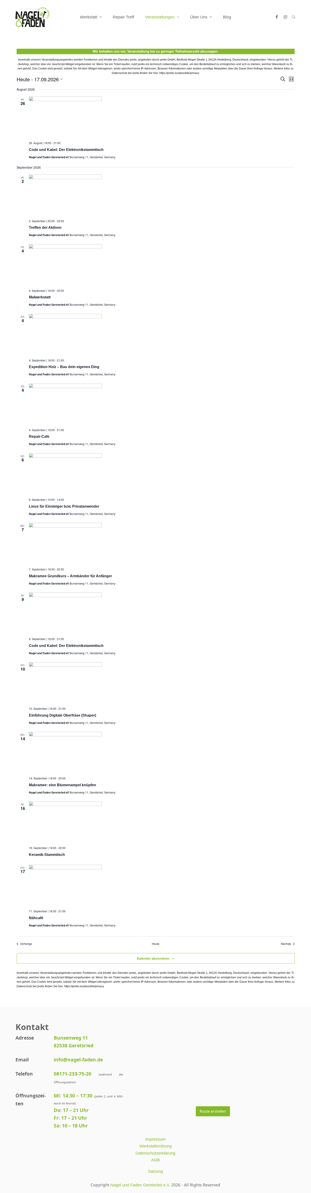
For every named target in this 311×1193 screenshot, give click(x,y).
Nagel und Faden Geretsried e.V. (140, 1185)
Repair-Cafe (39, 436)
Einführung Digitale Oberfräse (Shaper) (62, 715)
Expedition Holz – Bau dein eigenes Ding (64, 367)
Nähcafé (36, 918)
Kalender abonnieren (153, 958)
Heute (155, 944)
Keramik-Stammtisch (47, 855)
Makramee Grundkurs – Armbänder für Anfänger (70, 576)
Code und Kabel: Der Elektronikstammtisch (66, 150)
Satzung (155, 1171)
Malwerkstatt (40, 297)
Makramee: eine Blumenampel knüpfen (62, 785)
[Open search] (293, 17)
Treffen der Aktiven (45, 227)
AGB (155, 1160)
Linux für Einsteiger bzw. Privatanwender (64, 506)
